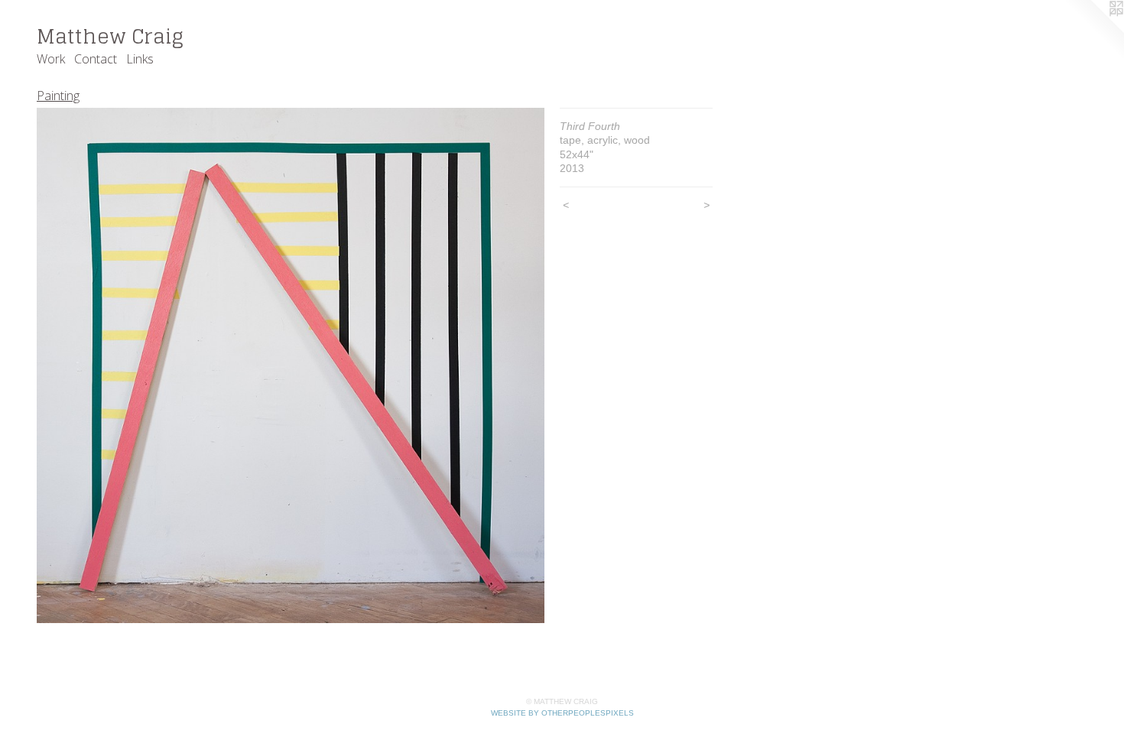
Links (140, 58)
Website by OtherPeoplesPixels (562, 713)
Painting (58, 95)
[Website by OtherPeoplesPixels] (1093, 30)
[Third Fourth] (290, 366)
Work (51, 58)
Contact (95, 58)
